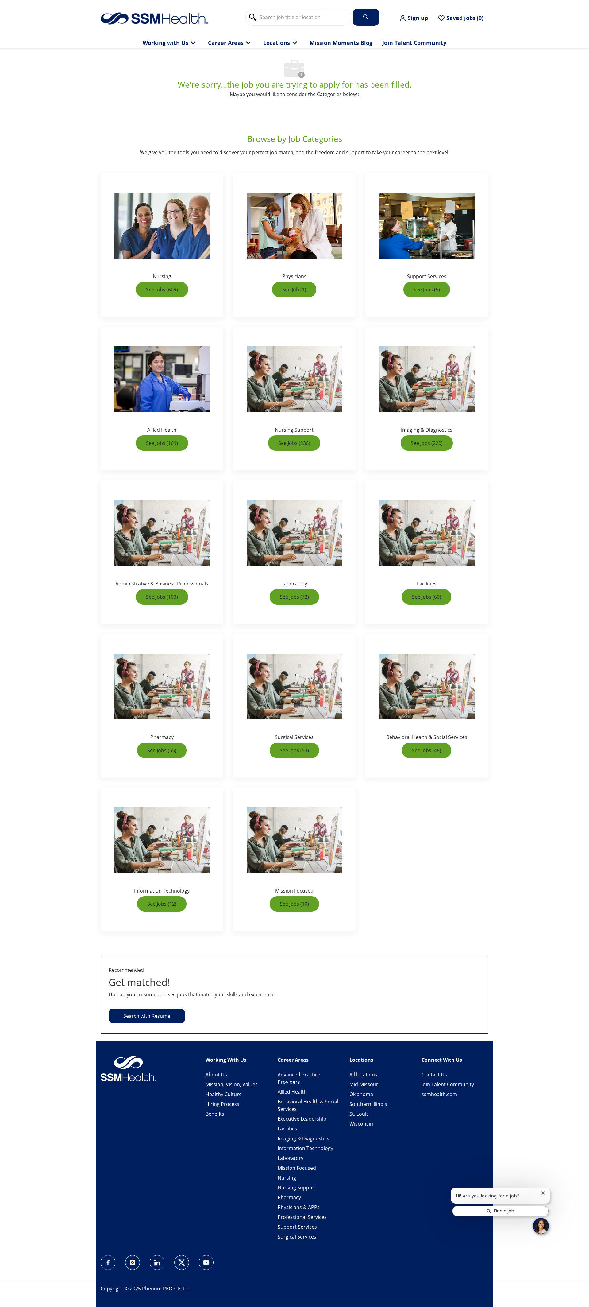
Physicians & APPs (299, 1207)
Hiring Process (222, 1104)
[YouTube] (206, 1262)
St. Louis (359, 1114)
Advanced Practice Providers (299, 1078)
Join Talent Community (414, 43)
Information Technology (305, 1148)
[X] (181, 1262)
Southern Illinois (368, 1104)
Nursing (287, 1177)
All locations (363, 1074)
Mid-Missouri (364, 1084)
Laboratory (290, 1158)
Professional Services (302, 1217)
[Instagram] (132, 1262)
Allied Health (292, 1091)
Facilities (287, 1128)
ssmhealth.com (439, 1094)
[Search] (366, 17)
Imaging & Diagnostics (303, 1138)
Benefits (215, 1114)
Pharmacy (289, 1197)
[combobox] (297, 17)
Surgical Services (297, 1236)
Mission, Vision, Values (232, 1084)
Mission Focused (297, 1168)
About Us (216, 1074)
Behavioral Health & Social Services (308, 1105)
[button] (413, 18)
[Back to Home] (154, 17)
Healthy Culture (224, 1094)
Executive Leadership (302, 1118)
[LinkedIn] (157, 1262)
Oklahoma (361, 1094)
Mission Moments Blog (341, 43)
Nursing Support (297, 1187)
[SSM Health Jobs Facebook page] (108, 1262)
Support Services (297, 1226)
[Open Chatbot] (541, 1226)
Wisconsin (361, 1123)
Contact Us (434, 1074)
